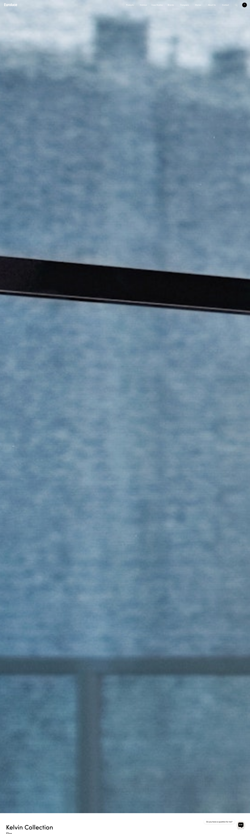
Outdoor (143, 4)
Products (130, 4)
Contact (225, 4)
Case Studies (157, 4)
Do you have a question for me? (219, 821)
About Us (212, 4)
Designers (184, 4)
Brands (171, 4)
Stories (198, 4)
